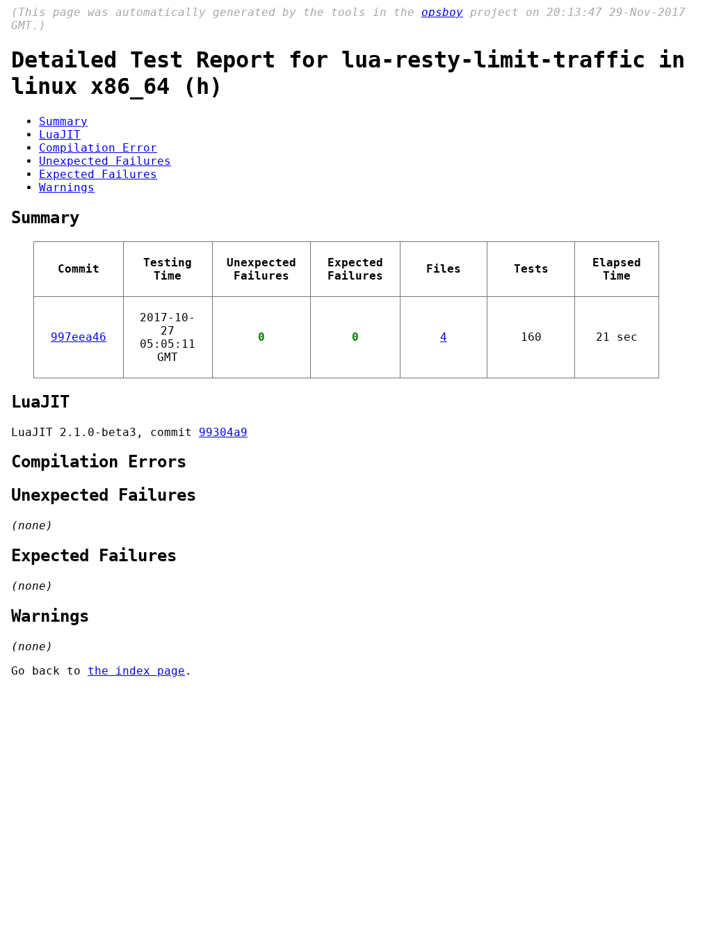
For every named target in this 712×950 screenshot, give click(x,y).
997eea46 (78, 337)
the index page (136, 670)
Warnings (67, 187)
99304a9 (223, 432)
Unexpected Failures (105, 161)
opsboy (442, 12)
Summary (63, 121)
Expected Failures (98, 174)
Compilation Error (98, 147)
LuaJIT (60, 134)
